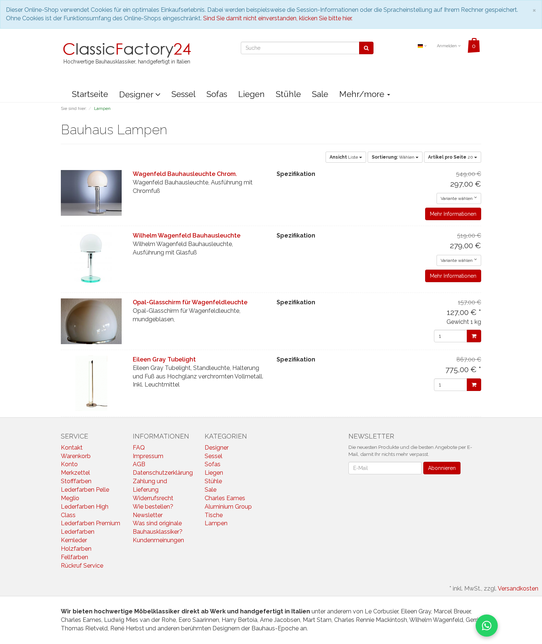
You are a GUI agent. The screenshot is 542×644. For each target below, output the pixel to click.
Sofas (216, 94)
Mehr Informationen (453, 214)
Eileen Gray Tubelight (164, 359)
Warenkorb (76, 456)
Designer (137, 94)
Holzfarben (76, 548)
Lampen (216, 523)
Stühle (288, 94)
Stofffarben (76, 481)
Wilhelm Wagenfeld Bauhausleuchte (186, 235)
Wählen (394, 157)
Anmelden (447, 46)
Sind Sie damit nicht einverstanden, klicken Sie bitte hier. (277, 18)
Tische (214, 515)
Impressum (148, 456)
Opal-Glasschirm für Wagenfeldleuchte (190, 302)
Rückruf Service (82, 565)
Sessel (183, 94)
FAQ (139, 447)
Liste (344, 157)
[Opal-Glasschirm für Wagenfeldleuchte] (91, 321)
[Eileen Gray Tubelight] (91, 383)
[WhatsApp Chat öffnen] (487, 625)
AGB (139, 464)
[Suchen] (366, 48)
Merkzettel (75, 472)
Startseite (90, 94)
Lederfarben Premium (90, 523)
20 (451, 157)
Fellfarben (74, 557)
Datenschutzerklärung (163, 472)
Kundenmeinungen (158, 540)
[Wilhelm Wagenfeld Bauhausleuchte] (91, 259)
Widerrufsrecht (153, 498)
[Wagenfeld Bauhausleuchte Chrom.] (91, 193)
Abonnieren (442, 468)
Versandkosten (518, 588)
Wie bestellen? (153, 506)
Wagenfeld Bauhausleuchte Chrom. (185, 173)
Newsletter (148, 515)
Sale (320, 94)
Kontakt (72, 447)
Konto (69, 464)
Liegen (251, 94)
